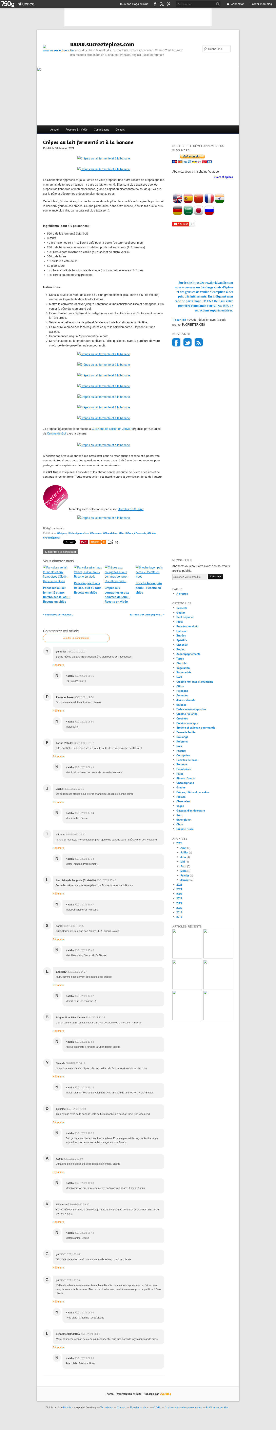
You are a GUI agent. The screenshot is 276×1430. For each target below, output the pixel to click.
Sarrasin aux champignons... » (147, 614)
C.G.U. (157, 1407)
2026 (179, 843)
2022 (179, 898)
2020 (179, 907)
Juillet (184, 852)
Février (184, 875)
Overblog (165, 1394)
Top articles (106, 1407)
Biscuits (181, 663)
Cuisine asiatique (187, 723)
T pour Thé (179, 320)
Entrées (181, 635)
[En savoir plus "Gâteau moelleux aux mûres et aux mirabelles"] (218, 957)
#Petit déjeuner (51, 537)
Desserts (181, 608)
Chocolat (182, 645)
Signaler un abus (139, 1407)
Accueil (54, 129)
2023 (179, 894)
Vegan (180, 806)
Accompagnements (188, 654)
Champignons (185, 783)
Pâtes (179, 774)
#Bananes (96, 533)
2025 (179, 884)
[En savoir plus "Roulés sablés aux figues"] (218, 1019)
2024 (179, 889)
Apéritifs (181, 640)
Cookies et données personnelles (183, 1407)
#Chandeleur (110, 533)
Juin (183, 857)
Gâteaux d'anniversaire (190, 810)
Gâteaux (181, 631)
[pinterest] (168, 4)
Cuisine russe (185, 829)
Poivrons (182, 741)
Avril (183, 866)
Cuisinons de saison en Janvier (112, 429)
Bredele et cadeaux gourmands (195, 727)
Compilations (101, 129)
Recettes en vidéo (76, 129)
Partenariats (183, 672)
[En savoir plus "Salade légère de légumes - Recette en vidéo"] (187, 988)
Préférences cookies (217, 1407)
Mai (182, 861)
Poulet (180, 649)
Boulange (182, 737)
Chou (179, 824)
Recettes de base (186, 760)
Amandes (182, 695)
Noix (179, 746)
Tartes (180, 658)
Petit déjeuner (185, 617)
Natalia (67, 1407)
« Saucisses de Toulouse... (58, 614)
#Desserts (140, 533)
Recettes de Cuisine (130, 509)
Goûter (180, 612)
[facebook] (155, 4)
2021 (179, 903)
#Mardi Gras (126, 533)
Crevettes (182, 718)
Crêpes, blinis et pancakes (192, 792)
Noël (179, 677)
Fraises (180, 797)
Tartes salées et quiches (191, 709)
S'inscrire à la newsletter (60, 551)
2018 (179, 917)
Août (183, 848)
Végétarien (183, 668)
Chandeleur (183, 801)
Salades (181, 705)
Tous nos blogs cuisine (134, 3)
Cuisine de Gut (56, 433)
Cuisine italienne (186, 714)
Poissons (182, 691)
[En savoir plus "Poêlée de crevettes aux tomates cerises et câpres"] (218, 988)
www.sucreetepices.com (102, 44)
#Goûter (152, 533)
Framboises (183, 769)
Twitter (187, 342)
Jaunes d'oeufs (185, 700)
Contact (120, 129)
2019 (179, 912)
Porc (179, 815)
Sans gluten (183, 819)
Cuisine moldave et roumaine (194, 681)
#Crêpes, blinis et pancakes (73, 533)
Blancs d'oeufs (185, 778)
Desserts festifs (185, 732)
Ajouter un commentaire (76, 638)
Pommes (182, 764)
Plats (179, 622)
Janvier (185, 880)
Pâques (181, 750)
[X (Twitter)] (161, 4)
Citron (180, 686)
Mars (183, 871)
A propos (182, 593)
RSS (199, 342)
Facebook (176, 342)
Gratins (180, 787)
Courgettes (183, 755)
